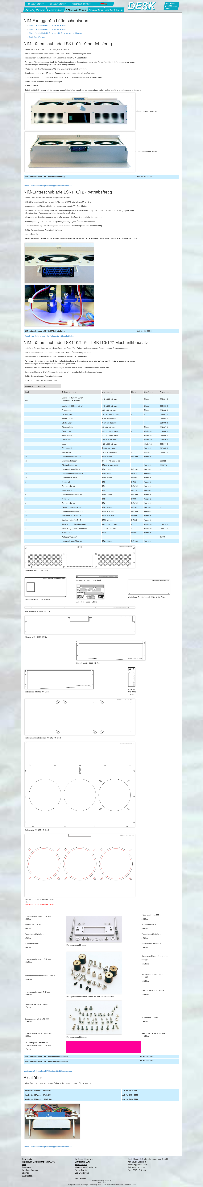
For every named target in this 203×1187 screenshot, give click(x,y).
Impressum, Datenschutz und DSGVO (38, 1161)
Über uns (40, 9)
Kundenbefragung (30, 1170)
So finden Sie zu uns (84, 1159)
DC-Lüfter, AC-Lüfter (37, 37)
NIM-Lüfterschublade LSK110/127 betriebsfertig (48, 29)
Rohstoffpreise (81, 1170)
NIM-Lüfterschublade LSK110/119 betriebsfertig (48, 25)
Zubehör (109, 9)
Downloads (27, 1159)
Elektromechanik (55, 9)
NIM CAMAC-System (76, 9)
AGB (24, 1164)
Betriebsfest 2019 (82, 1161)
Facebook (26, 1167)
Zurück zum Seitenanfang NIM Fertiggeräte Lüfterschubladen (48, 185)
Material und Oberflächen (86, 1167)
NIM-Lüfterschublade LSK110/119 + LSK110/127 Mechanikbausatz (56, 33)
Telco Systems (95, 9)
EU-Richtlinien (81, 1164)
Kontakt (119, 9)
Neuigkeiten (27, 1175)
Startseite (29, 9)
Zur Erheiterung (82, 1172)
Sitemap (25, 1172)
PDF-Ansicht (80, 1178)
